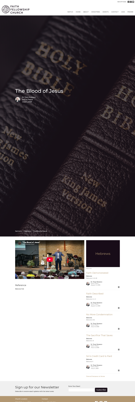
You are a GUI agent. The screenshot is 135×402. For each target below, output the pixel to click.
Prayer (130, 12)
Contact (115, 12)
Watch (70, 12)
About (86, 12)
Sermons (18, 231)
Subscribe (101, 390)
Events (106, 12)
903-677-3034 (121, 1)
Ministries (95, 12)
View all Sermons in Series (95, 376)
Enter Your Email (74, 386)
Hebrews (27, 231)
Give (123, 12)
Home (78, 12)
